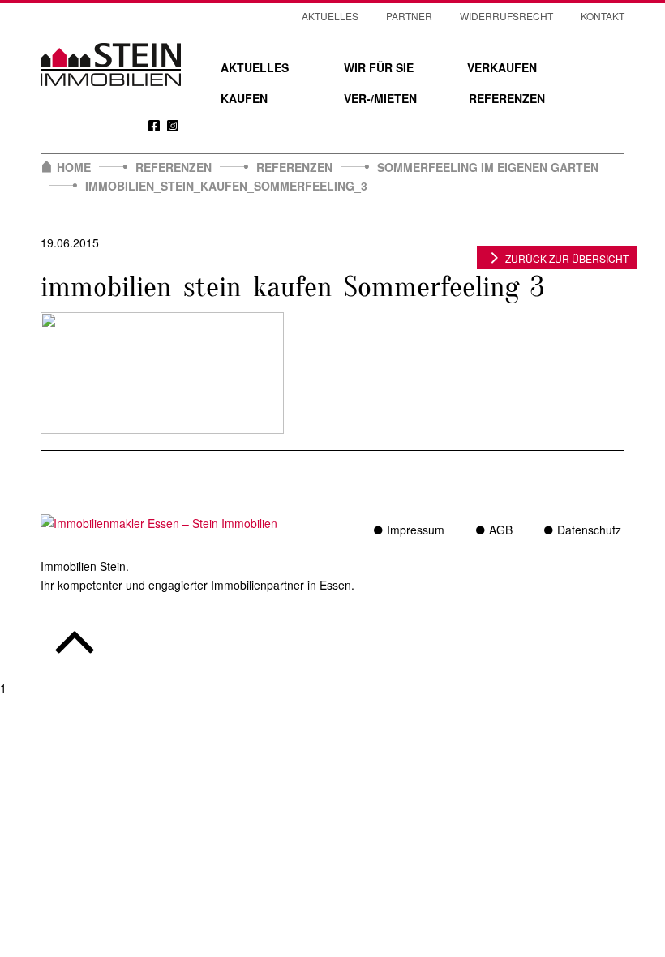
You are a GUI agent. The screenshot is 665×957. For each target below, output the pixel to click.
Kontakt (602, 16)
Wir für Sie (379, 67)
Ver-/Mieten (380, 98)
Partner (409, 16)
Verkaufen (502, 67)
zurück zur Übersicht (567, 258)
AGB (501, 529)
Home (74, 167)
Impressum (415, 529)
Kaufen (244, 98)
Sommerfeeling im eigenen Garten (487, 167)
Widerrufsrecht (506, 16)
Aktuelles (255, 67)
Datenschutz (589, 529)
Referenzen (507, 98)
